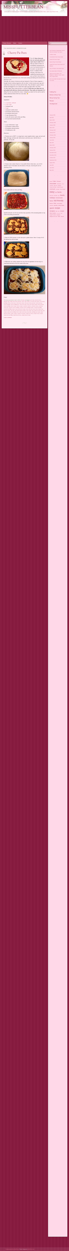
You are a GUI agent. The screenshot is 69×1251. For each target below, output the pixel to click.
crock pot (52, 189)
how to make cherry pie (21, 312)
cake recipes (27, 301)
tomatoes (58, 214)
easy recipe (28, 310)
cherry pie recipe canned (32, 304)
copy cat (55, 185)
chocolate (53, 183)
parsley (56, 205)
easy (52, 192)
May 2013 (52, 170)
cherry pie (26, 303)
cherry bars (13, 303)
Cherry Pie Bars (17, 53)
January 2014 (52, 150)
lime (55, 203)
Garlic (62, 195)
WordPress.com (31, 1249)
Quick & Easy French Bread (55, 61)
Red (56, 211)
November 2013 (53, 155)
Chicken (59, 181)
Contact (20, 43)
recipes (15, 313)
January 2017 (52, 132)
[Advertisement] (34, 28)
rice (58, 211)
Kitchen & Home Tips (55, 94)
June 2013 (52, 167)
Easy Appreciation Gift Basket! (56, 71)
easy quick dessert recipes (20, 310)
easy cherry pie (29, 309)
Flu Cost (51, 195)
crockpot (57, 189)
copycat (59, 185)
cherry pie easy (39, 303)
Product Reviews (7, 43)
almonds (5, 301)
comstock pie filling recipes (9, 309)
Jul (4, 52)
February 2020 (53, 122)
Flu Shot (55, 195)
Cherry (9, 303)
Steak (61, 213)
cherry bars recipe (20, 303)
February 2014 (53, 147)
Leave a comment (8, 317)
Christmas (59, 183)
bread (51, 181)
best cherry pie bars (17, 301)
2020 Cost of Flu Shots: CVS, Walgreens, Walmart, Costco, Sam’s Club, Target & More (57, 75)
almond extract (38, 300)
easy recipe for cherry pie (37, 310)
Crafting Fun (53, 92)
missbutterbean (23, 7)
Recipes (23, 300)
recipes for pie (36, 313)
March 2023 (52, 120)
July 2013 (52, 165)
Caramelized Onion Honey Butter (56, 56)
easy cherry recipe (37, 309)
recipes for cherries (21, 313)
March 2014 (52, 145)
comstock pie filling (38, 307)
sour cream (58, 213)
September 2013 (53, 160)
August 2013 (52, 162)
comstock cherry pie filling (13, 307)
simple (62, 211)
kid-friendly (58, 201)
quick (52, 208)
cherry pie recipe (23, 304)
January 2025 (52, 115)
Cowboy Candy (53, 54)
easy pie (12, 310)
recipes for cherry (29, 313)
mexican (51, 205)
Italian (51, 201)
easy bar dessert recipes (20, 309)
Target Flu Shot (53, 214)
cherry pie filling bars (15, 304)
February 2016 (53, 135)
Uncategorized (53, 103)
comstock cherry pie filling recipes (26, 307)
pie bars (29, 312)
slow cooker (53, 213)
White (59, 216)
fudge (58, 195)
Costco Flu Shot (53, 187)
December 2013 (53, 152)
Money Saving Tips (55, 98)
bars (9, 301)
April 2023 (52, 117)
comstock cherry (34, 306)
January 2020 (52, 125)
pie (27, 312)
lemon (51, 203)
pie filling (33, 312)
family (59, 192)
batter (11, 301)
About (14, 43)
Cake (23, 301)
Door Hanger (62, 189)
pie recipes (38, 312)
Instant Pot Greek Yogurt (55, 59)
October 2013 (52, 157)
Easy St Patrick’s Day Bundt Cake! (57, 68)
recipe (12, 313)
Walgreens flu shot (53, 216)
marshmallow (59, 203)
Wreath (62, 216)
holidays (52, 198)
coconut (51, 185)
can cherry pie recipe (34, 301)
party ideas (61, 205)
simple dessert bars (17, 315)
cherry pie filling (7, 304)
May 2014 (52, 142)
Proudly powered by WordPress (12, 1249)
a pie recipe (32, 300)
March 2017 (52, 127)
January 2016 (52, 137)
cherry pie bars (32, 303)
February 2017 (53, 130)
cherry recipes (20, 306)
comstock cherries (27, 306)
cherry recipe (13, 306)
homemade (59, 198)
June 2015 (52, 140)
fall (56, 192)
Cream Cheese (60, 187)
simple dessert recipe (26, 315)
